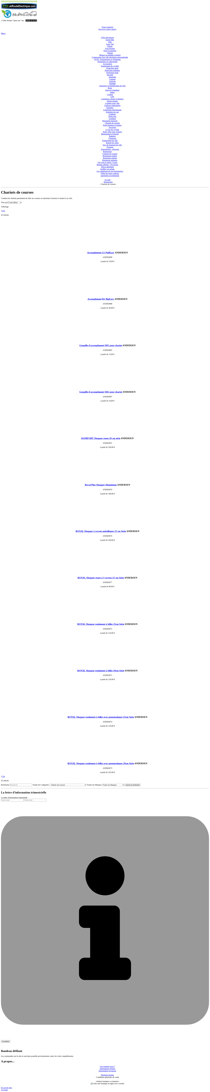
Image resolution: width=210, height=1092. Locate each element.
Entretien (109, 108)
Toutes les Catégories (41, 785)
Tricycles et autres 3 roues (107, 162)
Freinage (110, 147)
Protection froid (112, 68)
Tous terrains (110, 48)
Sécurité (110, 75)
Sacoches (112, 127)
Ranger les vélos (112, 143)
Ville (110, 42)
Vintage (110, 53)
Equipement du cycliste (110, 66)
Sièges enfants (112, 101)
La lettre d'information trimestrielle (14, 798)
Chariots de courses (112, 123)
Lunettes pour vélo (112, 103)
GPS (112, 97)
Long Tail (110, 44)
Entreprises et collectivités (107, 62)
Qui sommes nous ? (107, 1066)
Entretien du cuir (112, 112)
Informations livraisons (107, 1071)
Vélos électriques (107, 38)
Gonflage (112, 119)
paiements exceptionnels (110, 176)
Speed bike (110, 40)
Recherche (5, 785)
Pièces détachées (107, 167)
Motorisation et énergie (110, 134)
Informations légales (107, 1069)
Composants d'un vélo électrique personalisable (110, 57)
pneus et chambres (112, 90)
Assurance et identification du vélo (112, 86)
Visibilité (112, 84)
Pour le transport (110, 51)
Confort (110, 95)
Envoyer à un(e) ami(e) (107, 29)
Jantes (112, 92)
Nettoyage (112, 116)
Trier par (4, 202)
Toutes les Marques (94, 785)
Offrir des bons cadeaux (110, 173)
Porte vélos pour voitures (112, 132)
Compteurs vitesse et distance (112, 99)
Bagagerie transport (109, 121)
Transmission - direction (110, 149)
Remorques (107, 152)
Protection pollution (112, 70)
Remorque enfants (110, 158)
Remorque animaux (109, 160)
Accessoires (107, 64)
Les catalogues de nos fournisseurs (110, 171)
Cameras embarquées (112, 105)
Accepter (4, 1090)
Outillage (112, 114)
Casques (112, 79)
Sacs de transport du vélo (112, 145)
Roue (110, 88)
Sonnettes (112, 77)
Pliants (109, 46)
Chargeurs (112, 138)
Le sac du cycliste (112, 130)
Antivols (112, 81)
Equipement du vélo (110, 141)
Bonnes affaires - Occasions (107, 165)
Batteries (112, 136)
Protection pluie (112, 73)
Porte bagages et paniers (112, 125)
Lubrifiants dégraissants (112, 110)
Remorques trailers (110, 156)
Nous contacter (107, 27)
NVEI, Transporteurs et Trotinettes (107, 59)
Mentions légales (107, 1075)
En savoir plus (6, 1088)
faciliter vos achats (107, 169)
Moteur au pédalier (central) (110, 55)
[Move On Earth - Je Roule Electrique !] (19, 23)
